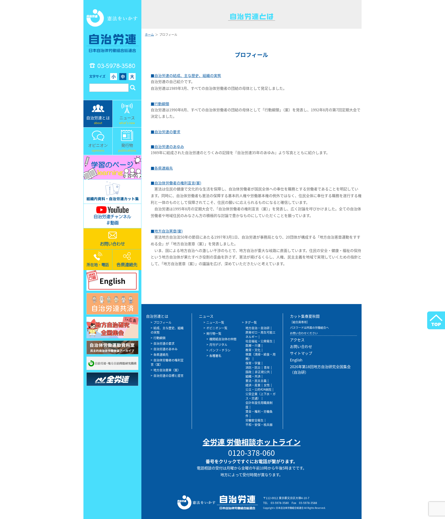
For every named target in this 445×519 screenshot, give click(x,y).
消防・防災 (253, 367)
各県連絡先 (160, 354)
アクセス (297, 339)
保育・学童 (253, 363)
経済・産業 (253, 385)
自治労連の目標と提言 (168, 375)
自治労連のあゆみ (165, 349)
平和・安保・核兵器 (259, 424)
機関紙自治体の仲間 (222, 339)
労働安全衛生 (254, 420)
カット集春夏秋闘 (305, 316)
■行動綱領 (160, 103)
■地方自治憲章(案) (167, 231)
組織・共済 (253, 376)
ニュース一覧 (215, 322)
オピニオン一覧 (216, 328)
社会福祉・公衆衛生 (259, 341)
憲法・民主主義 (256, 380)
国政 (248, 372)
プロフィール (162, 322)
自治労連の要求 (164, 343)
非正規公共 (262, 372)
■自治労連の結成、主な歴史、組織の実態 (186, 75)
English (296, 360)
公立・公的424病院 (258, 389)
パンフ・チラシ (220, 350)
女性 (267, 385)
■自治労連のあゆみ (167, 146)
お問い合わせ (301, 346)
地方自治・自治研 (257, 328)
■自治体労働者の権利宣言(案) (176, 183)
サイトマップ (301, 353)
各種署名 (215, 355)
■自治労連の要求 (165, 131)
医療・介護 (253, 345)
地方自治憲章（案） (167, 370)
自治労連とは (157, 316)
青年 (267, 367)
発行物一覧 (213, 333)
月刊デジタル (218, 344)
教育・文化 (253, 350)
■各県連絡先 (162, 168)
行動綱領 (159, 338)
